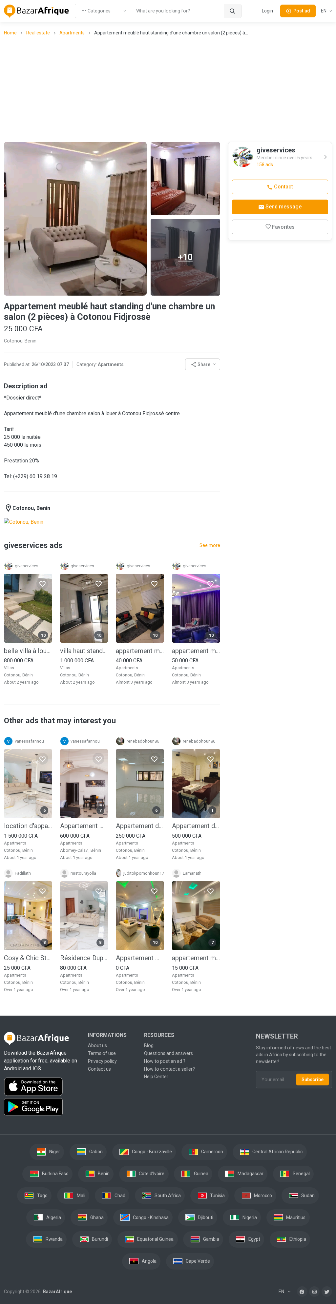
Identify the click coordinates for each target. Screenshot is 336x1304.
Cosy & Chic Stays (28, 958)
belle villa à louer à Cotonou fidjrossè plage (28, 651)
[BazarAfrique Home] (36, 11)
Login (267, 10)
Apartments (72, 32)
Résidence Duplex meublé (84, 958)
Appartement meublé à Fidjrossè (84, 826)
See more (210, 545)
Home (10, 32)
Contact (283, 187)
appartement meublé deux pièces (196, 958)
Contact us (99, 1069)
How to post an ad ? (164, 1061)
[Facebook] (302, 1291)
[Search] (232, 11)
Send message (283, 207)
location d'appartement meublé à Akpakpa (28, 826)
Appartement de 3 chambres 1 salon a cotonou (196, 826)
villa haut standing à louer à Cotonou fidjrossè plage (84, 651)
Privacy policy (102, 1061)
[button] (202, 365)
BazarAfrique (57, 1291)
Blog (149, 1045)
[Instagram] (314, 1291)
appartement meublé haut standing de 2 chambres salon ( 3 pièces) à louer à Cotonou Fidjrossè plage (140, 651)
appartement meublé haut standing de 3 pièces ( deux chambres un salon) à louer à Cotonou (196, 651)
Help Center (156, 1076)
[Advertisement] (170, 88)
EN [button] (324, 10)
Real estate (38, 32)
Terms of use (102, 1053)
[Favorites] (42, 584)
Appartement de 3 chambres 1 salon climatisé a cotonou (140, 826)
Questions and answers (168, 1053)
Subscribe (313, 1079)
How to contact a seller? (169, 1069)
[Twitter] (327, 1291)
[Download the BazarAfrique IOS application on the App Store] (42, 1087)
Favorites (283, 227)
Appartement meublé (140, 958)
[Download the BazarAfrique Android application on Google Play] (42, 1107)
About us (97, 1045)
